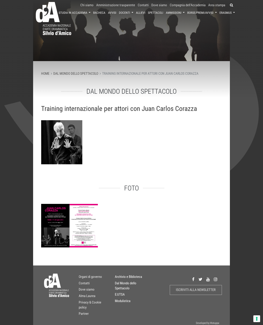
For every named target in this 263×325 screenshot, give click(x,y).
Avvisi (112, 13)
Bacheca (99, 13)
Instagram (215, 279)
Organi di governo (90, 277)
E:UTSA (120, 295)
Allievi (140, 13)
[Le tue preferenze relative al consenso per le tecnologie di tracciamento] (256, 318)
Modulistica (122, 301)
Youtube (208, 279)
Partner (84, 314)
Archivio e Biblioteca (128, 277)
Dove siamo (159, 5)
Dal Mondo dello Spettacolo (125, 285)
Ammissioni (174, 13)
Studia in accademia (73, 13)
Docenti (125, 13)
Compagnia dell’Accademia (188, 5)
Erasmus (226, 13)
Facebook (193, 279)
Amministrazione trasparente (115, 5)
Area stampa (216, 5)
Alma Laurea (87, 296)
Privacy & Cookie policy (90, 304)
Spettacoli (155, 13)
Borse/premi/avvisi (200, 13)
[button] (231, 5)
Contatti (143, 5)
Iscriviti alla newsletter (196, 290)
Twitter (200, 279)
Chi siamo (87, 5)
